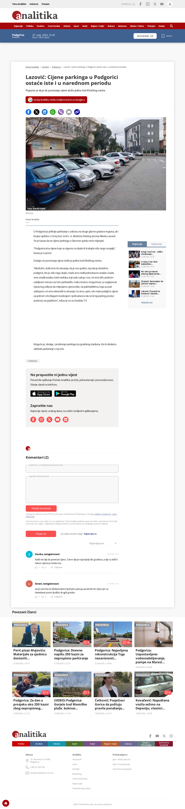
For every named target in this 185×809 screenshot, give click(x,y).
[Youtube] (57, 419)
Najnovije (18, 26)
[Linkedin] (45, 112)
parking (32, 361)
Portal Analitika (32, 67)
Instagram (148, 4)
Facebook (140, 4)
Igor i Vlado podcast (121, 759)
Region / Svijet (97, 26)
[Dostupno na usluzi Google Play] (65, 393)
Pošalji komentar (41, 508)
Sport (76, 26)
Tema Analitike (19, 4)
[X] (49, 419)
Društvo (40, 26)
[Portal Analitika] (35, 15)
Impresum (77, 759)
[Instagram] (41, 419)
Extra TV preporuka (121, 764)
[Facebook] (28, 112)
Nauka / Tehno (137, 26)
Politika (29, 26)
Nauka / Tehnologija (146, 744)
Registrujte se (90, 534)
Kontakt (75, 769)
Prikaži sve (147, 302)
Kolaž (84, 26)
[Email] (69, 112)
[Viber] (61, 112)
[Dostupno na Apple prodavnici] (41, 393)
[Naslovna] (5, 803)
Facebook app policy (81, 788)
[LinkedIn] (66, 419)
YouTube (162, 4)
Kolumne (34, 4)
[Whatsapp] (53, 112)
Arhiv (74, 764)
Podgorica (56, 67)
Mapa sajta (77, 783)
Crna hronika (54, 26)
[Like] (36, 567)
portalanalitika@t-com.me (41, 773)
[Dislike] (43, 567)
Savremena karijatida (164, 744)
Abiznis (66, 26)
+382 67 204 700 (37, 767)
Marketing (77, 774)
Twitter (155, 4)
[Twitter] (36, 112)
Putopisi (45, 4)
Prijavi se (41, 533)
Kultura (111, 26)
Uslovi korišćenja (79, 778)
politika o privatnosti (102, 514)
